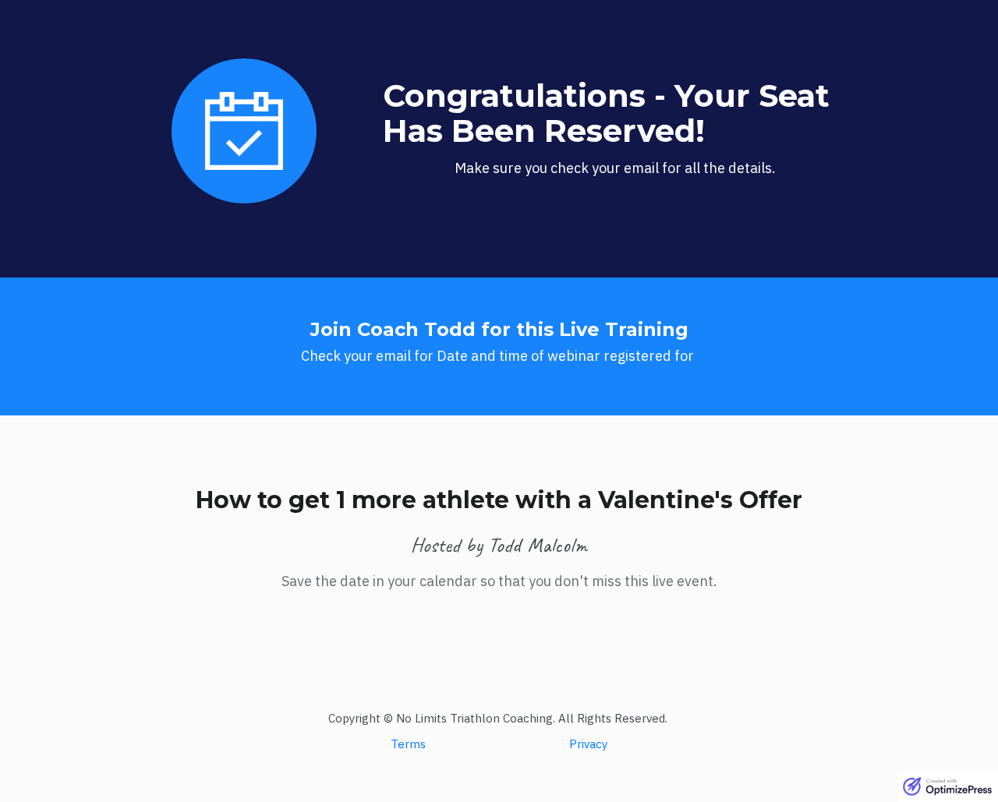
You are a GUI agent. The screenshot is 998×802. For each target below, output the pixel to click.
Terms (408, 744)
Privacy (588, 744)
